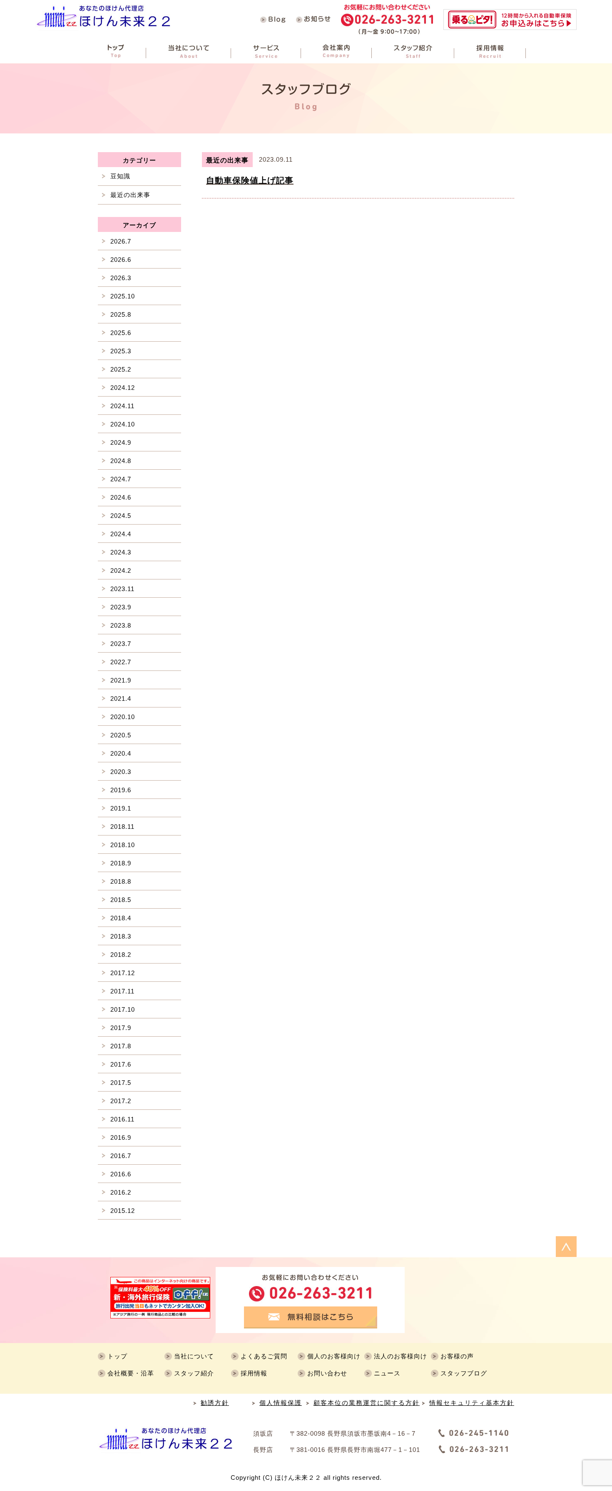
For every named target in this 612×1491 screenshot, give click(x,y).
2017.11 (122, 991)
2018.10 (122, 844)
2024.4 (120, 533)
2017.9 (120, 1027)
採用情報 (254, 1373)
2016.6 (120, 1174)
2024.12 (122, 387)
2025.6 (120, 332)
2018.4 (120, 918)
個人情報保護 (280, 1402)
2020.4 (120, 753)
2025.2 (120, 369)
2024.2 (120, 570)
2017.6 (120, 1064)
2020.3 (120, 771)
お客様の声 (457, 1356)
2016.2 (120, 1192)
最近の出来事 (130, 194)
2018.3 (120, 936)
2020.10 (122, 716)
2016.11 (122, 1119)
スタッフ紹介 (194, 1373)
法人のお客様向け (400, 1356)
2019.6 (120, 790)
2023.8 (120, 625)
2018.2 (120, 954)
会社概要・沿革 (130, 1373)
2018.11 (122, 826)
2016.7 (120, 1155)
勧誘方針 (215, 1402)
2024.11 (122, 405)
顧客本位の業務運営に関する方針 (366, 1402)
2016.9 (120, 1137)
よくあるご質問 (264, 1356)
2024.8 (120, 460)
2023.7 (120, 643)
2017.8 (120, 1046)
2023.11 (122, 588)
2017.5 (120, 1082)
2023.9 (120, 607)
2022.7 (120, 661)
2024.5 (120, 515)
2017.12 (122, 972)
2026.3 (120, 277)
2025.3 (120, 351)
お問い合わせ (327, 1373)
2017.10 (122, 1009)
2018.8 (120, 881)
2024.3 (120, 552)
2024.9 (120, 442)
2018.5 (120, 899)
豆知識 (120, 176)
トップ (117, 1356)
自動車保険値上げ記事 (250, 180)
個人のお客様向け (334, 1356)
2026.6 (120, 259)
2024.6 (120, 497)
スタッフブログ (463, 1373)
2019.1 (120, 808)
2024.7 (120, 479)
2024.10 (122, 424)
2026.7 (120, 241)
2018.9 (120, 863)
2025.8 (120, 314)
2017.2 (120, 1100)
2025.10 (122, 296)
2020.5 (120, 735)
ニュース (387, 1373)
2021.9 (120, 680)
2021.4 (120, 698)
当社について (194, 1356)
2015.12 (122, 1210)
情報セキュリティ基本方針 (471, 1402)
